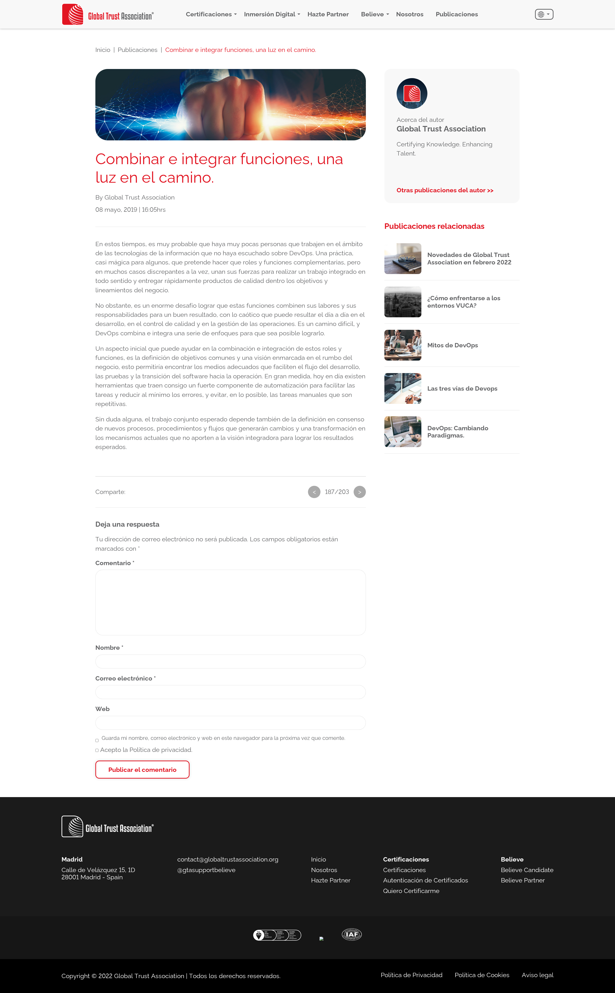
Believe (372, 14)
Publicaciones (457, 14)
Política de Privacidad (412, 975)
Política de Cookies (482, 975)
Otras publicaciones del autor (441, 190)
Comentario (115, 563)
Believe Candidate (527, 870)
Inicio (102, 49)
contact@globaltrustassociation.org (227, 859)
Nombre (109, 647)
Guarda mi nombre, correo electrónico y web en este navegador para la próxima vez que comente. (223, 738)
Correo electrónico (125, 678)
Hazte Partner (328, 14)
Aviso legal (538, 975)
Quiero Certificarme (411, 890)
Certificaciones (209, 14)
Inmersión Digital (269, 14)
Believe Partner (523, 880)
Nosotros (410, 14)
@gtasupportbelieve (206, 870)
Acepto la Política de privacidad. (145, 749)
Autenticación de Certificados (425, 880)
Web (102, 708)
